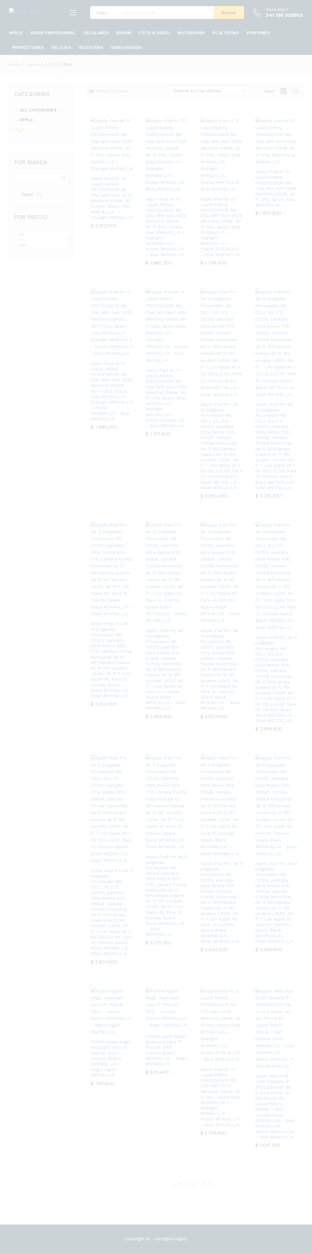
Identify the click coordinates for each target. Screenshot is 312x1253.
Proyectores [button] (28, 47)
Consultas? (277, 9)
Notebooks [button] (191, 33)
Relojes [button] (61, 47)
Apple (28, 194)
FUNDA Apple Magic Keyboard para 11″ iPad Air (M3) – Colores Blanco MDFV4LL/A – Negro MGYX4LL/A (167, 1050)
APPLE (26, 119)
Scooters (91, 47)
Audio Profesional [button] (53, 33)
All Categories (38, 109)
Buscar (229, 12)
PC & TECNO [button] (225, 33)
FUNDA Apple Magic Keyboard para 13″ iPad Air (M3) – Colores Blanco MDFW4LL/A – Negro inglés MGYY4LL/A (111, 1058)
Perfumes (258, 33)
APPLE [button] (16, 33)
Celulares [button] (96, 33)
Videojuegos (126, 47)
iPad (18, 129)
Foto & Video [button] (154, 33)
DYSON (123, 33)
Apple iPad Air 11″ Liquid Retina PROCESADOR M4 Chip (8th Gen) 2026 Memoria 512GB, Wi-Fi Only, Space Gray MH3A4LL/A (276, 188)
